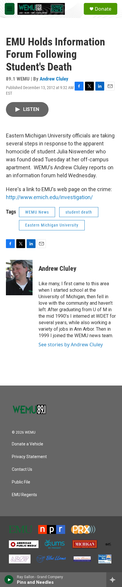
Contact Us (22, 469)
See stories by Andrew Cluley (70, 344)
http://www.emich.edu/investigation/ (49, 197)
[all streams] (114, 579)
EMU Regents (24, 495)
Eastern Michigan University (51, 225)
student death (78, 212)
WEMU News (37, 212)
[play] (9, 580)
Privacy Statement (29, 457)
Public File (21, 482)
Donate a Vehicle (27, 444)
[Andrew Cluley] (19, 277)
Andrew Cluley (54, 79)
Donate (103, 9)
